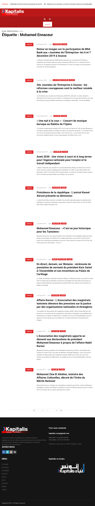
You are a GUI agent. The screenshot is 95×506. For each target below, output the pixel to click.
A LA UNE (56, 80)
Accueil (4, 31)
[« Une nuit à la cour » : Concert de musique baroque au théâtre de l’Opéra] (17, 129)
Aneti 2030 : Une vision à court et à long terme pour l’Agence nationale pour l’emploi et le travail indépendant (64, 160)
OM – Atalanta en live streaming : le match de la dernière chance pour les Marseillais (62, 4)
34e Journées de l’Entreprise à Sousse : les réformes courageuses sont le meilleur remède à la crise (64, 88)
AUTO (3, 480)
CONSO (4, 490)
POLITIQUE (56, 188)
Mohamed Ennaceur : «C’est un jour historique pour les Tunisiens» (64, 230)
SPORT (4, 477)
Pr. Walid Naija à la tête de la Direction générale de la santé (19, 4)
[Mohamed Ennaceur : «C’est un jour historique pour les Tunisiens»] (17, 236)
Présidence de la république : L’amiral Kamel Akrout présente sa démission (63, 194)
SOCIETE (4, 474)
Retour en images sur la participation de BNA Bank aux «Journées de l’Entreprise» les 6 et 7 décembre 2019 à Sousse (64, 52)
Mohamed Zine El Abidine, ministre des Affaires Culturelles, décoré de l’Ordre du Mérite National (61, 377)
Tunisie (64, 44)
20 (56, 410)
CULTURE (57, 116)
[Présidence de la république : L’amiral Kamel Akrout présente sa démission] (17, 200)
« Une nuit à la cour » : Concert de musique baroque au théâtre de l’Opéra (62, 122)
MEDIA (55, 259)
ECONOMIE (57, 44)
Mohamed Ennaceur (12, 31)
